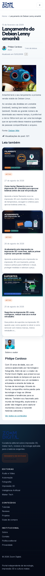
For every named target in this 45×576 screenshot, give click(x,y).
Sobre (5, 532)
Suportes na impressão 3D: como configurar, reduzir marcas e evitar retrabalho (20, 314)
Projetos (6, 515)
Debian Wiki (13, 130)
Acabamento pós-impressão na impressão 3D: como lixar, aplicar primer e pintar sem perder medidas (22, 251)
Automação (7, 477)
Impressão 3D (8, 486)
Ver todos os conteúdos (16, 416)
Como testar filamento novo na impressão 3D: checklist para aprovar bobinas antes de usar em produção (21, 188)
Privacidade (7, 545)
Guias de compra (10, 520)
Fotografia (6, 482)
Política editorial (9, 541)
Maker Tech (7, 494)
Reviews (5, 511)
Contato (5, 536)
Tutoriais (6, 507)
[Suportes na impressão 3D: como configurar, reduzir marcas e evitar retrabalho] (22, 284)
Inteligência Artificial (11, 490)
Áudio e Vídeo (8, 473)
